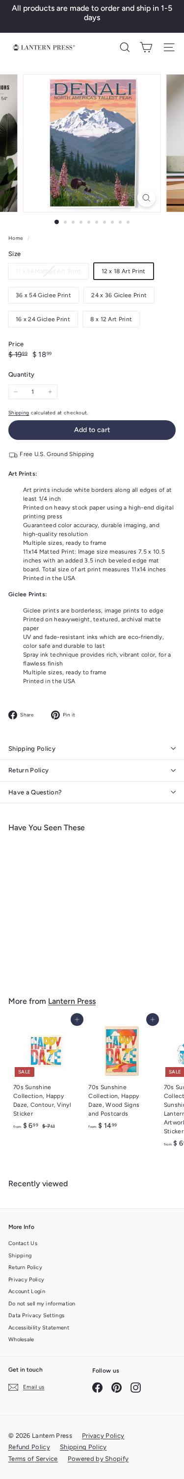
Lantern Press (72, 1001)
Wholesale (21, 1339)
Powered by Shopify (98, 1458)
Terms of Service (33, 1458)
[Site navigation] (169, 47)
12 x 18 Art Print (124, 271)
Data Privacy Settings (36, 1315)
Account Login (26, 1291)
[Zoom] (146, 198)
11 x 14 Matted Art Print (52, 273)
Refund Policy (29, 1447)
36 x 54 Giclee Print (43, 295)
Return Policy (28, 770)
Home (16, 238)
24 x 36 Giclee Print (119, 295)
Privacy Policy (26, 1279)
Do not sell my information (42, 1303)
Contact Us (22, 1243)
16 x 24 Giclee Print (43, 319)
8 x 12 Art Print (111, 319)
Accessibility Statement (38, 1328)
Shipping (18, 412)
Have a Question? (35, 792)
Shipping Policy (31, 748)
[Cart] (146, 47)
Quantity (21, 374)
